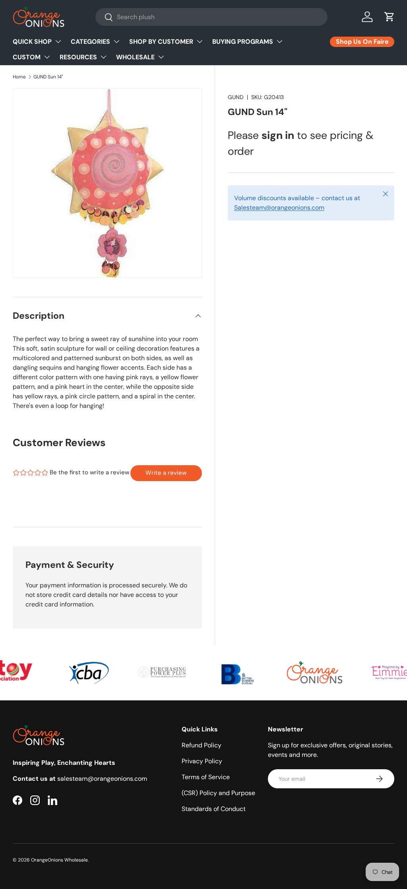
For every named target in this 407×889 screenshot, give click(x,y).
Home (19, 77)
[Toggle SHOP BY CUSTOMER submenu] (199, 41)
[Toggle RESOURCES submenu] (103, 57)
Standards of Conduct (214, 809)
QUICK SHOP (32, 41)
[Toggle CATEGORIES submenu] (116, 41)
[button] (389, 16)
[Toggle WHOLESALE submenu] (161, 57)
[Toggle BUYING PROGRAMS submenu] (279, 41)
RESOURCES (78, 57)
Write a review (165, 473)
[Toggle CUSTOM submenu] (47, 57)
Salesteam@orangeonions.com (279, 207)
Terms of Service (206, 777)
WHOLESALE (135, 57)
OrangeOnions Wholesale (59, 860)
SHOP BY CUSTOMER (161, 41)
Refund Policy (201, 745)
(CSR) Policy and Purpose (218, 793)
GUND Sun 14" (48, 77)
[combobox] (211, 17)
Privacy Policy (202, 761)
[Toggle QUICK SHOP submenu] (58, 41)
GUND (236, 97)
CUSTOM (27, 57)
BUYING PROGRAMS (242, 41)
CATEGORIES (90, 41)
